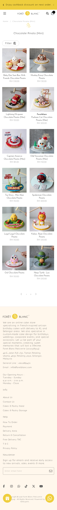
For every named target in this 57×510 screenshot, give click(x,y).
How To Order (10, 422)
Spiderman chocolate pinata (41, 196)
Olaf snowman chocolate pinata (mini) (41, 157)
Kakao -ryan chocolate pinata (41, 235)
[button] (3, 5)
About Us (7, 397)
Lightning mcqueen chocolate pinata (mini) (14, 115)
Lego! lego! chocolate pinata (14, 235)
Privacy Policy (10, 448)
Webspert (24, 502)
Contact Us (8, 402)
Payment (7, 426)
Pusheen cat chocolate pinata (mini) (41, 117)
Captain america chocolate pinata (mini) (14, 157)
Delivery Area (10, 431)
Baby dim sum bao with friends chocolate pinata (14, 76)
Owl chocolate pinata (14, 273)
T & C (5, 444)
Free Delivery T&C (12, 439)
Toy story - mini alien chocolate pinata (14, 196)
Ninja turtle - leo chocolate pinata (42, 274)
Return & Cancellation (14, 435)
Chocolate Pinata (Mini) (23, 21)
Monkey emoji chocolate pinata (42, 76)
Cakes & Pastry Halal (13, 406)
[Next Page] (36, 294)
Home (5, 21)
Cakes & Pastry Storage (15, 410)
